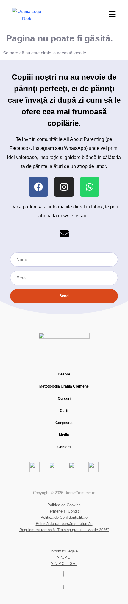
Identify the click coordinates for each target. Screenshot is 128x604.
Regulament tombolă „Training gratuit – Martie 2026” (64, 530)
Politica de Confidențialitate (64, 517)
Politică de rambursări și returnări (64, 523)
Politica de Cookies (64, 505)
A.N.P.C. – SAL (64, 563)
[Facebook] (38, 187)
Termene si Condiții (64, 511)
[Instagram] (64, 187)
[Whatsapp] (89, 187)
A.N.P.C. (64, 557)
